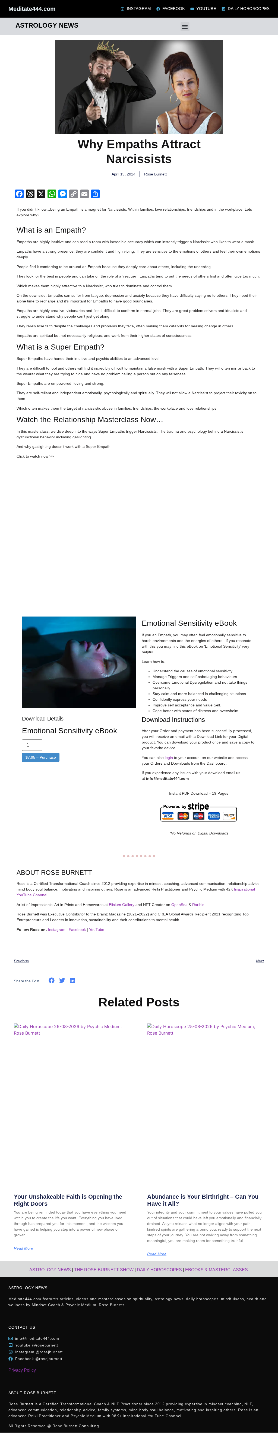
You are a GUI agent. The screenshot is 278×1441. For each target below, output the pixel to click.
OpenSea (179, 904)
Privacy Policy (22, 1370)
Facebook (77, 929)
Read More (23, 1248)
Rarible (198, 904)
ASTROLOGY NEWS (50, 1269)
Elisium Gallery (121, 904)
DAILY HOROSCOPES (159, 1269)
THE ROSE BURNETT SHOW (104, 1269)
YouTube (96, 929)
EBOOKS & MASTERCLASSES (216, 1269)
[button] (185, 26)
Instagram (56, 929)
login (169, 757)
